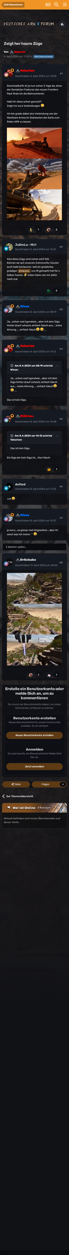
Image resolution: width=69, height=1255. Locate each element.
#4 (61, 348)
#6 (61, 486)
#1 (61, 73)
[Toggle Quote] (12, 365)
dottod (20, 484)
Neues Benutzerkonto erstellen (34, 735)
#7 (61, 517)
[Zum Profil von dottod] (9, 487)
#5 (61, 418)
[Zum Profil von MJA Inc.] (9, 418)
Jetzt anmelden (34, 766)
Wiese (14, 369)
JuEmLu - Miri (25, 244)
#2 (61, 246)
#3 (61, 309)
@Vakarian (24, 271)
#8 (61, 562)
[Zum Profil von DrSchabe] (9, 562)
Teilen (17, 784)
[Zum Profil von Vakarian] (9, 73)
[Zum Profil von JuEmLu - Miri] (9, 247)
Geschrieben (35, 76)
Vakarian (15, 439)
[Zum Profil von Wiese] (9, 309)
